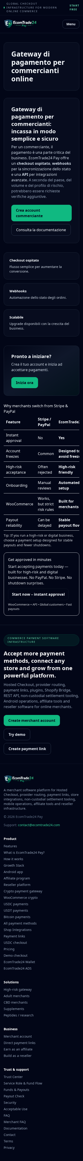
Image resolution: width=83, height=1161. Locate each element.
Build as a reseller (18, 1055)
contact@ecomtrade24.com (39, 825)
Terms (8, 1141)
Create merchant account (31, 720)
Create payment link (27, 748)
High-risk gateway (18, 989)
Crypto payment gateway (23, 891)
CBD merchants (16, 1002)
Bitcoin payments (17, 917)
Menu (70, 24)
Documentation (15, 1128)
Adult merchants (17, 996)
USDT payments (16, 910)
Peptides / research (19, 1015)
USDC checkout (15, 942)
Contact (9, 1135)
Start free (74, 7)
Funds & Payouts (16, 1089)
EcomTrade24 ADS (18, 968)
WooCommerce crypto (21, 897)
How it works (13, 859)
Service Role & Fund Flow (23, 1083)
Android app (13, 872)
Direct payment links (20, 1043)
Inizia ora (24, 382)
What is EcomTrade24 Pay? (24, 852)
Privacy (9, 1147)
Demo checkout (15, 955)
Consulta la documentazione (41, 229)
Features (10, 846)
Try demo (17, 734)
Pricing (9, 949)
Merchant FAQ (15, 1122)
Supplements (14, 1009)
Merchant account (18, 1036)
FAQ (7, 1115)
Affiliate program (17, 878)
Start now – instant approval (38, 594)
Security (10, 1102)
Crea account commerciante (29, 213)
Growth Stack (14, 865)
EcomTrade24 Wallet (19, 962)
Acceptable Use (15, 1109)
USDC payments (16, 904)
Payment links (14, 936)
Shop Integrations (18, 930)
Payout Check (14, 1096)
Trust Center (13, 1077)
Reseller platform (17, 884)
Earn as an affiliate (18, 1049)
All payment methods (20, 923)
